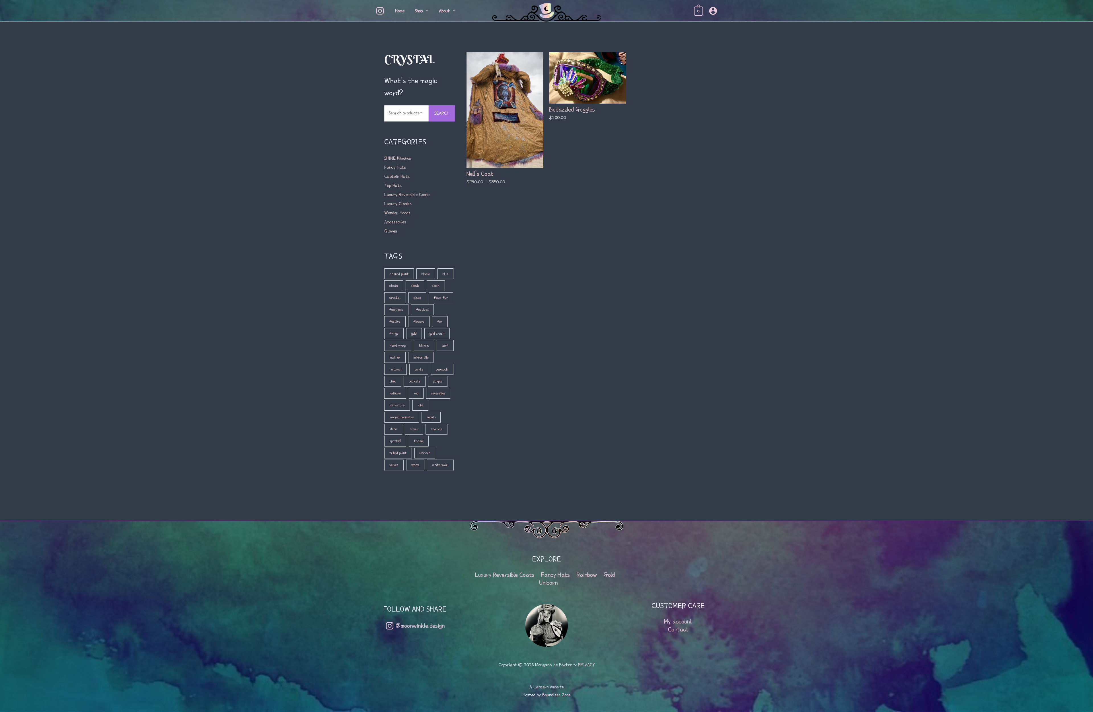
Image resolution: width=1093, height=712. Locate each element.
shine (393, 429)
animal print (398, 274)
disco (417, 297)
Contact (678, 629)
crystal (394, 297)
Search (441, 113)
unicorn (425, 453)
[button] (426, 11)
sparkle (436, 429)
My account (678, 621)
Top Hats (393, 185)
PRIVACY (586, 664)
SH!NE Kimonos (397, 158)
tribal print (397, 453)
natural (395, 369)
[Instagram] (380, 11)
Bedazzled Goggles (572, 109)
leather (394, 357)
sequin (431, 417)
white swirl (440, 465)
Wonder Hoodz (397, 212)
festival (422, 309)
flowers (418, 321)
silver (414, 429)
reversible (438, 393)
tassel (419, 441)
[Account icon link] (713, 11)
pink (392, 381)
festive (394, 321)
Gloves (390, 231)
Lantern (540, 687)
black (426, 274)
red (416, 393)
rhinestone (396, 405)
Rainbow (587, 574)
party (418, 369)
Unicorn (548, 582)
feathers (396, 309)
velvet (393, 465)
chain (393, 285)
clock (435, 285)
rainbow (395, 393)
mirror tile (420, 357)
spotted (395, 441)
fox (439, 321)
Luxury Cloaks (398, 203)
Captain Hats (397, 176)
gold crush (437, 333)
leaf (445, 345)
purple (437, 381)
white (415, 465)
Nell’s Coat (480, 173)
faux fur (441, 297)
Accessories (395, 222)
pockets (414, 381)
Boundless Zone (556, 694)
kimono (424, 345)
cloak (415, 285)
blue (445, 274)
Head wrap (397, 345)
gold (414, 333)
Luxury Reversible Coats (407, 194)
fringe (393, 333)
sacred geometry (401, 417)
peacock (442, 369)
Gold (609, 574)
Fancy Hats (395, 167)
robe (420, 405)
